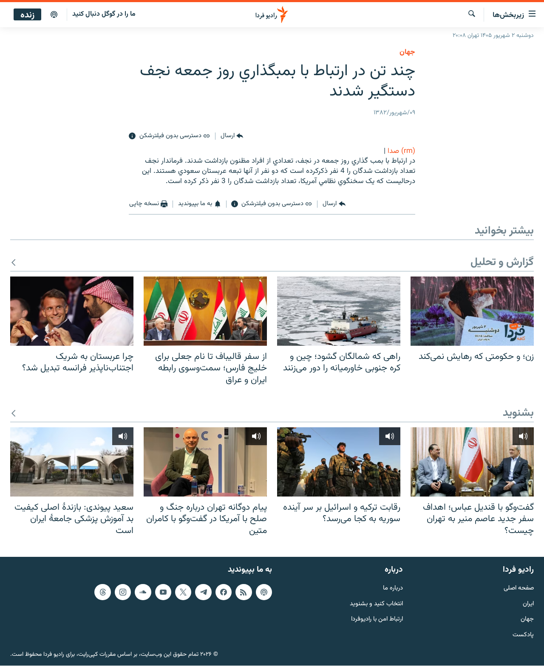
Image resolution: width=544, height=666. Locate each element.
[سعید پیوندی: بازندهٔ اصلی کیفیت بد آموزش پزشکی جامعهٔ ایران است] (71, 462)
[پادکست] (54, 14)
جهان (407, 52)
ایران (528, 604)
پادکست (523, 635)
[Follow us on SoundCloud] (143, 592)
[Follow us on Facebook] (223, 592)
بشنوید (518, 413)
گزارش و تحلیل (502, 262)
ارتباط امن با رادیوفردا (377, 619)
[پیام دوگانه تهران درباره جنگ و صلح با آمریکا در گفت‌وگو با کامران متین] (205, 462)
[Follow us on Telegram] (203, 592)
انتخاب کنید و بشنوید (376, 604)
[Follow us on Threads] (102, 592)
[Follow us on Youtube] (163, 592)
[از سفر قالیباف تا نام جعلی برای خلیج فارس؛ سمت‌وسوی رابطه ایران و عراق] (205, 311)
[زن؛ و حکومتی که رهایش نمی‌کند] (472, 311)
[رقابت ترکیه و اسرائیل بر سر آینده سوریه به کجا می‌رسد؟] (338, 462)
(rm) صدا (401, 151)
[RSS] (243, 592)
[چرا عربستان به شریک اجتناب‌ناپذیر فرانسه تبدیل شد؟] (71, 311)
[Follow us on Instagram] (123, 592)
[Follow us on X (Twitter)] (183, 592)
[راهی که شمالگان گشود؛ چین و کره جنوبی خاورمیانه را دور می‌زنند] (338, 311)
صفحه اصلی (519, 588)
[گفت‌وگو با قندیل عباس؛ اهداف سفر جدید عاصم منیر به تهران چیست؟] (472, 462)
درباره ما (393, 588)
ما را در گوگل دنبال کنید (104, 14)
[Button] (232, 136)
